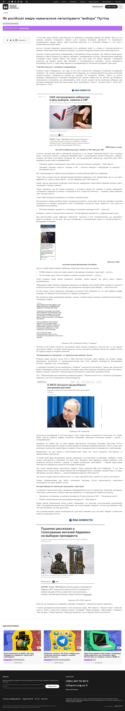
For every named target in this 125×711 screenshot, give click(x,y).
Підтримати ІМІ (97, 6)
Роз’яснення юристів (18, 659)
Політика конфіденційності (12, 699)
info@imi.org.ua (75, 685)
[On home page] (11, 7)
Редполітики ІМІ (28, 699)
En (3, 1)
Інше (94, 659)
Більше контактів (71, 689)
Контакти (44, 699)
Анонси (82, 1)
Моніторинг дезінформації (10, 23)
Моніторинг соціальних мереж (61, 659)
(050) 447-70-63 (76, 681)
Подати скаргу (111, 6)
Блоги (64, 1)
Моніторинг (7, 659)
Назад (6, 12)
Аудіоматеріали (94, 1)
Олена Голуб (24, 28)
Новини (56, 1)
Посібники (73, 1)
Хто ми (37, 699)
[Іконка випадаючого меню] (120, 6)
